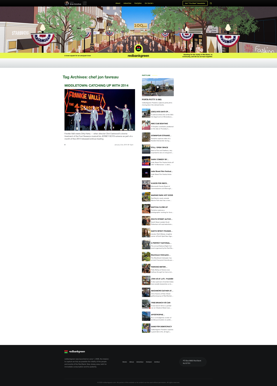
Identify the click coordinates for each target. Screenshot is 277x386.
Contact (149, 362)
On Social (148, 3)
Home (124, 362)
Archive (157, 362)
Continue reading (96, 139)
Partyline (138, 3)
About (118, 3)
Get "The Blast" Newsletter (195, 3)
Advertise (127, 3)
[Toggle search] (211, 3)
